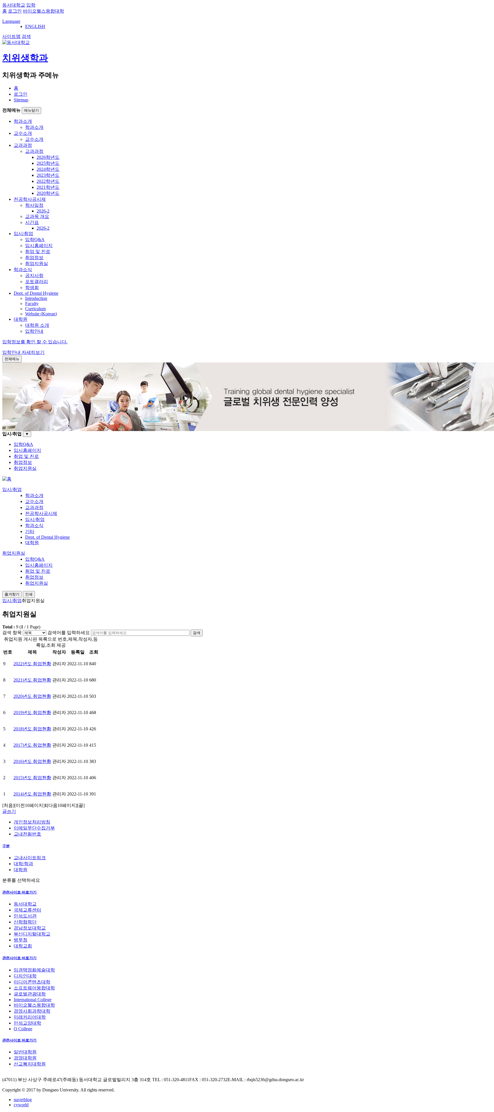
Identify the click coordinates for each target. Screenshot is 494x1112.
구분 (6, 846)
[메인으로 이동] (6, 478)
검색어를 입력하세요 (68, 632)
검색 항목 (12, 632)
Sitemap (21, 99)
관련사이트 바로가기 (19, 892)
